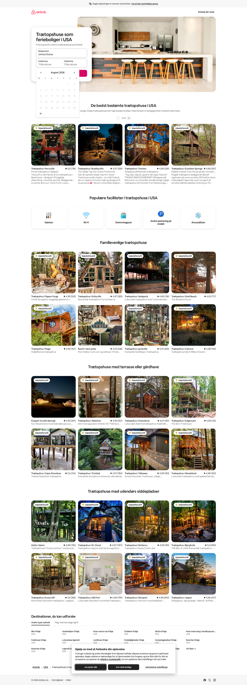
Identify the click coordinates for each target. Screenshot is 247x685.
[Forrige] (118, 118)
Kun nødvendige (123, 667)
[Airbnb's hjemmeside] (38, 12)
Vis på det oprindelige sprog (144, 3)
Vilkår (68, 680)
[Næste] (129, 118)
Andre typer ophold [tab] (40, 622)
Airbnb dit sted (206, 12)
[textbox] (48, 64)
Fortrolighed (57, 680)
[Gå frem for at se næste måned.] (74, 72)
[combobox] (61, 54)
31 (41, 113)
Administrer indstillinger (156, 667)
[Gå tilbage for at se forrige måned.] (41, 72)
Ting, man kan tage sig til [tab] (66, 622)
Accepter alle (90, 667)
